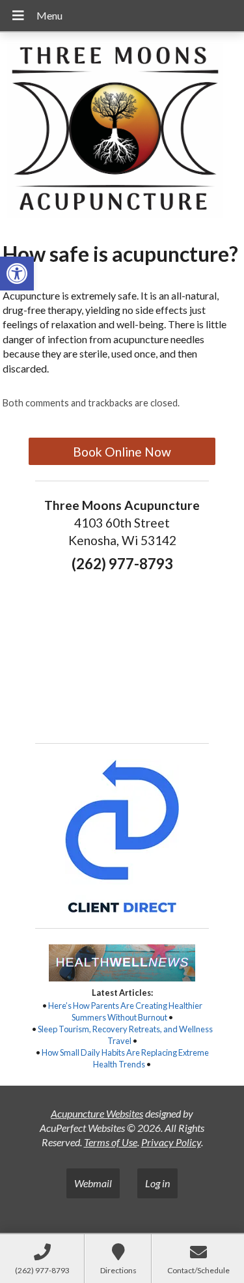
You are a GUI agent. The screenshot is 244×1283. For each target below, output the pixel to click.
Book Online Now (122, 451)
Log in (157, 1183)
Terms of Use (110, 1142)
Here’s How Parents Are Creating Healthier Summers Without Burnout (125, 1011)
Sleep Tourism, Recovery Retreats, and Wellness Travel (125, 1035)
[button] (17, 273)
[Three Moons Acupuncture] (122, 132)
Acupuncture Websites (97, 1113)
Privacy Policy (171, 1142)
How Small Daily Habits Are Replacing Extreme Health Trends (125, 1058)
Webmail (93, 1183)
